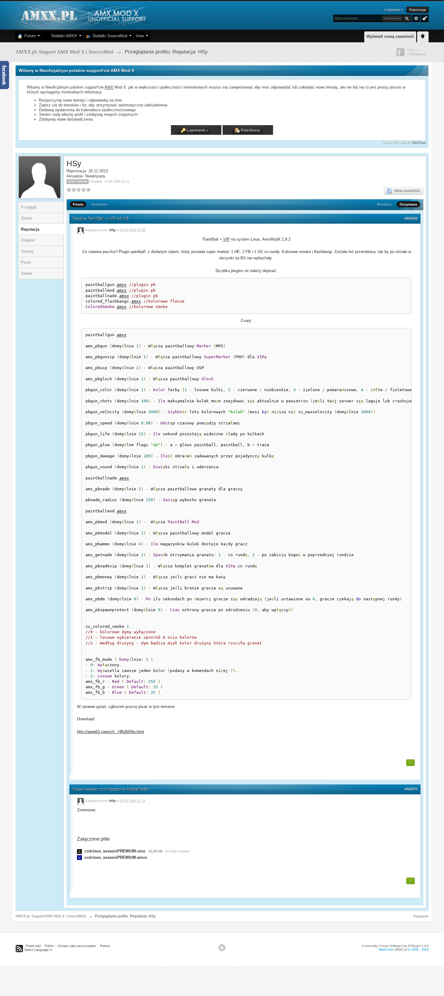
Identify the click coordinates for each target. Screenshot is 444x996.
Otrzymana (408, 204)
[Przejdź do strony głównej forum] (82, 15)
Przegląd (28, 207)
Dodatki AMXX (63, 36)
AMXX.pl (400, 949)
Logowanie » (393, 9)
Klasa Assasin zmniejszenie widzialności (110, 789)
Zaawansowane (416, 18)
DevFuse (419, 142)
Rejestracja (417, 9)
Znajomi (28, 240)
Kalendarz (100, 204)
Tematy (27, 251)
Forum (29, 36)
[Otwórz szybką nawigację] (423, 36)
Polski (49, 946)
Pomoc (105, 946)
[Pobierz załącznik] (79, 851)
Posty (26, 262)
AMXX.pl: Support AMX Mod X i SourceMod (50, 916)
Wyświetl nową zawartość (390, 36)
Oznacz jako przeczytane (77, 946)
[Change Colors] (424, 18)
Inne (140, 36)
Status (26, 218)
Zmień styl (32, 946)
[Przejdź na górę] (222, 947)
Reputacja (30, 229)
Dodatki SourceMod (108, 36)
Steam (26, 273)
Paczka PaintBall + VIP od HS (100, 218)
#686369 (411, 218)
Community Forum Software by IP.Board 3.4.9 (395, 946)
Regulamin (421, 916)
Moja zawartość (406, 191)
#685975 (411, 789)
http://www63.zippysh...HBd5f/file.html (110, 731)
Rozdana (384, 204)
